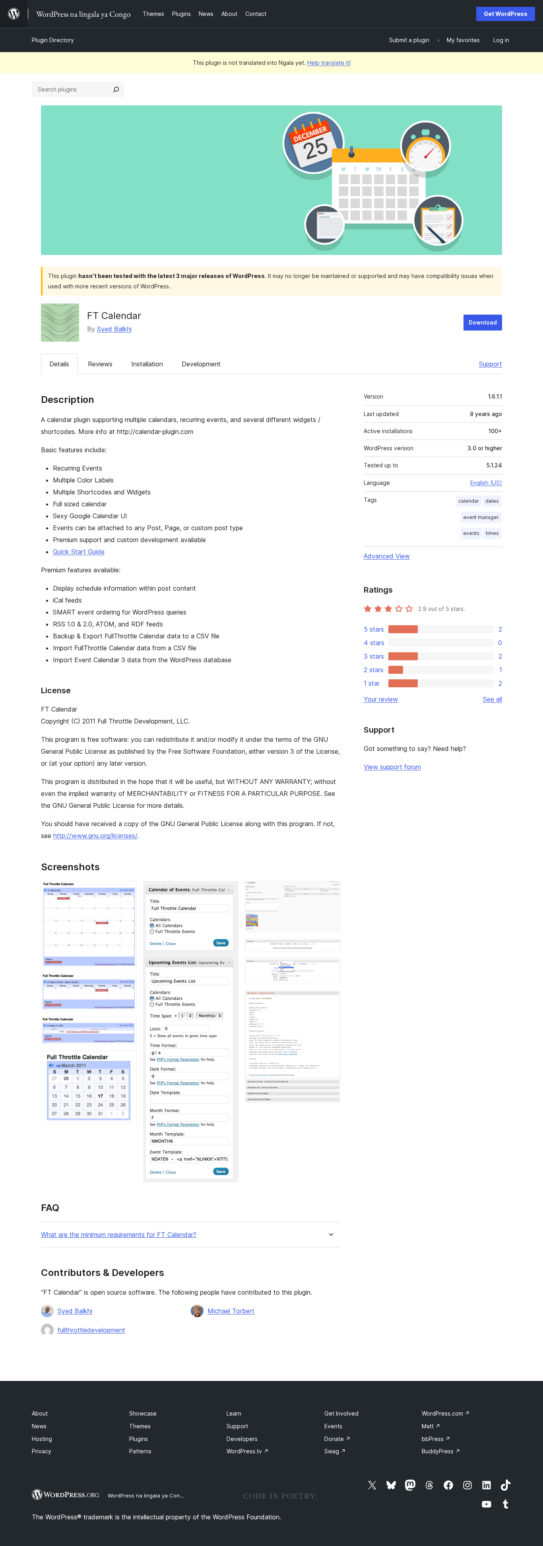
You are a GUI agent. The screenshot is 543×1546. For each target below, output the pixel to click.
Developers (242, 1438)
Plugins (138, 1438)
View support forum (392, 767)
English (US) (486, 482)
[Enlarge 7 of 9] (330, 949)
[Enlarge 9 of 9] (330, 1001)
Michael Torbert (231, 1311)
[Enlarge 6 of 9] (330, 892)
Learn (234, 1413)
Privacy (41, 1451)
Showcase (143, 1413)
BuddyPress (441, 1451)
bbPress (436, 1438)
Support (490, 364)
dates (492, 501)
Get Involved (341, 1413)
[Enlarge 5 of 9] (228, 892)
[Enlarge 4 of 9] (126, 1061)
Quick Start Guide (79, 552)
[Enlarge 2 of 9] (126, 984)
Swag (335, 1451)
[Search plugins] (116, 89)
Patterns (140, 1451)
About (40, 1413)
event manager (481, 517)
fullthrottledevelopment (91, 1330)
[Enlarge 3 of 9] (126, 1027)
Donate (337, 1438)
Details (59, 364)
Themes (140, 1426)
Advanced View (387, 556)
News (39, 1426)
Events (333, 1426)
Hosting (42, 1438)
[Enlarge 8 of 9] (330, 969)
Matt (431, 1426)
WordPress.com (446, 1413)
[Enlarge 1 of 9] (126, 892)
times (492, 533)
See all (492, 699)
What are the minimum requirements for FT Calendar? (118, 1235)
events (471, 533)
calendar (468, 501)
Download (483, 322)
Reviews (100, 364)
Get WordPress (505, 13)
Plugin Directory (53, 40)
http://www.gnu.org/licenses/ (95, 836)
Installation (147, 364)
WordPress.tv (248, 1451)
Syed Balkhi (114, 329)
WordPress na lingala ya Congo (147, 1495)
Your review (381, 699)
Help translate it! (329, 62)
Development (201, 364)
